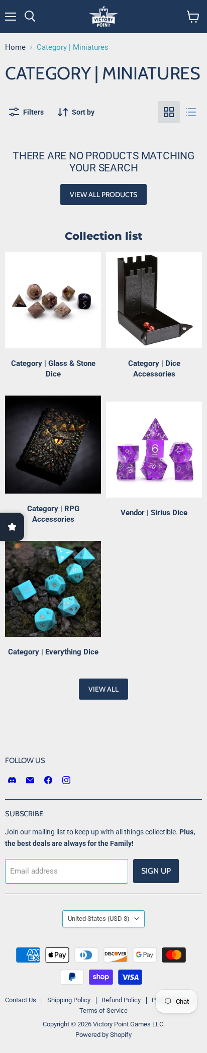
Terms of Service (103, 1010)
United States (99, 918)
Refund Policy (121, 1000)
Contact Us (20, 1000)
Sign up (156, 871)
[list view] (191, 112)
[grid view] (169, 112)
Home (15, 47)
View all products (103, 194)
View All (103, 689)
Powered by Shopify (103, 1034)
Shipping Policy (68, 1000)
